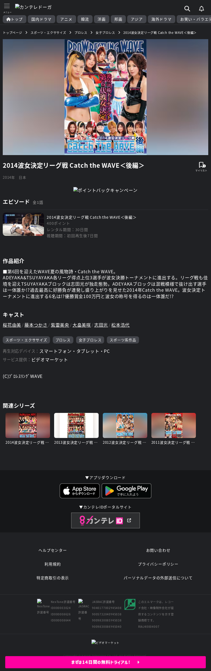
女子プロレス (90, 339)
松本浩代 (120, 325)
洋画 (102, 19)
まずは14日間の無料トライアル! (104, 662)
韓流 (85, 19)
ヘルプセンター (52, 550)
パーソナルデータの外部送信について (158, 577)
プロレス (63, 339)
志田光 (101, 325)
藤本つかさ (36, 325)
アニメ (66, 19)
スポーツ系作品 (123, 339)
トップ (17, 19)
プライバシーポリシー (158, 564)
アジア (137, 19)
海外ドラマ (161, 19)
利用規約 (53, 564)
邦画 (118, 19)
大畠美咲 (82, 325)
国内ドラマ (41, 19)
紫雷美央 (60, 325)
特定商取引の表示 (53, 577)
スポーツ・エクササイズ (26, 339)
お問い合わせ (158, 550)
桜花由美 (12, 325)
